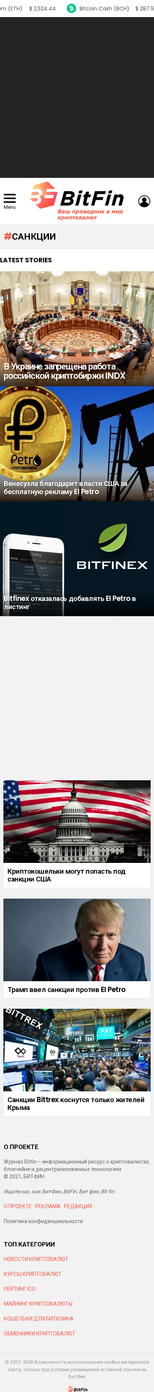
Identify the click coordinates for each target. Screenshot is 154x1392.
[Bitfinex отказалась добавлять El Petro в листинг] (77, 558)
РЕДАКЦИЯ (78, 1206)
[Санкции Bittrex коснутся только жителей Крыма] (77, 1050)
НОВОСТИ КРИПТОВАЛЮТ (36, 1259)
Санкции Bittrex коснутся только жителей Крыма (75, 1104)
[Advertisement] (77, 97)
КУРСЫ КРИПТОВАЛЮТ (33, 1274)
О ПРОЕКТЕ (18, 1206)
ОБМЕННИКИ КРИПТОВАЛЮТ (40, 1334)
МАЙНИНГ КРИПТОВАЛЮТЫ (38, 1304)
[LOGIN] (144, 201)
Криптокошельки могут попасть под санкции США (66, 875)
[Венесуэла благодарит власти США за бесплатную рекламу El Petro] (77, 443)
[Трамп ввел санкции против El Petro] (77, 940)
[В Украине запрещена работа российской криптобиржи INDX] (77, 328)
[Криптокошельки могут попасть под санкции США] (77, 821)
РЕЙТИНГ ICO (20, 1289)
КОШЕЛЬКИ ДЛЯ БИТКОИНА (39, 1319)
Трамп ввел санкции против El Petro (66, 990)
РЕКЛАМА (48, 1206)
